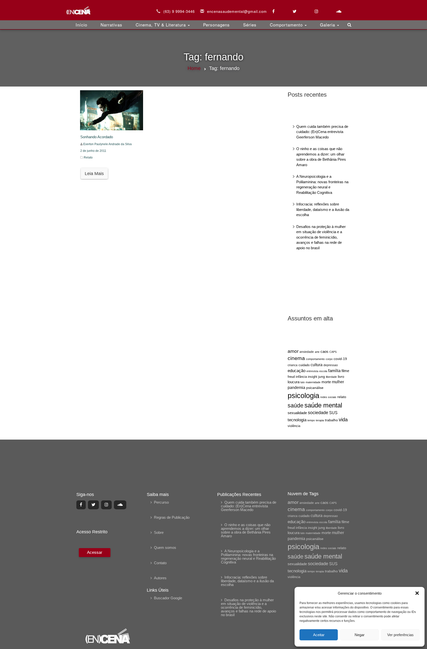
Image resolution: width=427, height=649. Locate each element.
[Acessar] (94, 584)
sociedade (318, 412)
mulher (338, 382)
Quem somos (165, 547)
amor (293, 351)
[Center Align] (81, 504)
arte (317, 351)
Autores (160, 578)
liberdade (331, 376)
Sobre (159, 532)
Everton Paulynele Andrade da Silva (107, 144)
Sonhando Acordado (96, 137)
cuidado (304, 365)
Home (194, 68)
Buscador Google (168, 598)
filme (345, 371)
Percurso (161, 502)
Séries (249, 25)
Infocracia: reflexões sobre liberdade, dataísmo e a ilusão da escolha (322, 209)
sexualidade (297, 413)
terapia (320, 420)
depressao (330, 365)
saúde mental (323, 405)
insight (312, 377)
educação (296, 370)
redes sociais (328, 397)
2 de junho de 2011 (93, 151)
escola (323, 371)
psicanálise (314, 388)
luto (302, 382)
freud (291, 377)
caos (324, 352)
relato (341, 397)
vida (343, 419)
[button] (417, 593)
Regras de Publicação (172, 517)
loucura (293, 382)
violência (294, 426)
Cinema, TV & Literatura (161, 25)
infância (301, 377)
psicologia (303, 395)
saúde (295, 406)
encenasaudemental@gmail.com (237, 11)
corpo (329, 359)
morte (326, 382)
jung (321, 377)
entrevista (312, 371)
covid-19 (340, 359)
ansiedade (306, 352)
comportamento (315, 359)
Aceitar (318, 635)
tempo (311, 420)
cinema (296, 358)
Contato (160, 563)
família (334, 370)
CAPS (333, 351)
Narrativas (111, 25)
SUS (333, 413)
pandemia (296, 387)
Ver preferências (400, 635)
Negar (359, 635)
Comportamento (287, 25)
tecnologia (297, 419)
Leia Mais (94, 173)
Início (81, 25)
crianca (293, 365)
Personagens (216, 25)
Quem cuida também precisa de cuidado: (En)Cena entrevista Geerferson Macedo (322, 131)
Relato (88, 157)
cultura (316, 365)
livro (341, 377)
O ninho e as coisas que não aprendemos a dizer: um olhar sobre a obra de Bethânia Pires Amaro (246, 530)
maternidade (313, 382)
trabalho (331, 420)
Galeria (328, 25)
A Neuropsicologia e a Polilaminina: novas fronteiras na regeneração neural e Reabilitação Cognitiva (248, 556)
